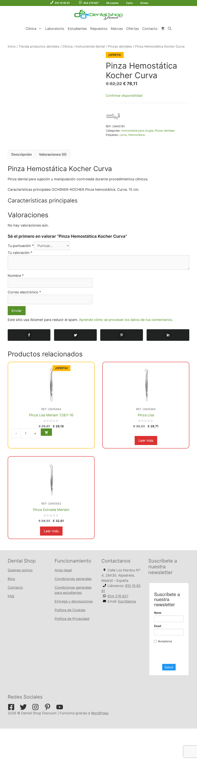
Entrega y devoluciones (74, 601)
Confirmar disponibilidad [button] (124, 95)
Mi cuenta (112, 2)
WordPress (100, 713)
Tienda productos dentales (39, 46)
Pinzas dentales (120, 46)
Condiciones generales (73, 579)
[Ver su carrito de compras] (162, 29)
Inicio (12, 46)
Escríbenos (127, 601)
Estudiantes (77, 29)
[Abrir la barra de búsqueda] (169, 29)
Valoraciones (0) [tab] (53, 154)
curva (123, 134)
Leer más (146, 440)
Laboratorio (54, 29)
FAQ (11, 596)
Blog (11, 579)
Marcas (117, 29)
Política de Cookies (70, 610)
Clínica (31, 29)
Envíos (144, 2)
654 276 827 (91, 2)
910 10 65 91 (62, 2)
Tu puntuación (21, 246)
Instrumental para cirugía (137, 130)
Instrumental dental (90, 46)
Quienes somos (20, 570)
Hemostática (136, 134)
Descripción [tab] (21, 154)
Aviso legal (63, 570)
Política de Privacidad (72, 619)
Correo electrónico (24, 292)
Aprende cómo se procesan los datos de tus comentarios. (126, 320)
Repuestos (98, 29)
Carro (129, 2)
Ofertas (132, 29)
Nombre (16, 276)
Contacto (150, 29)
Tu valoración (20, 253)
